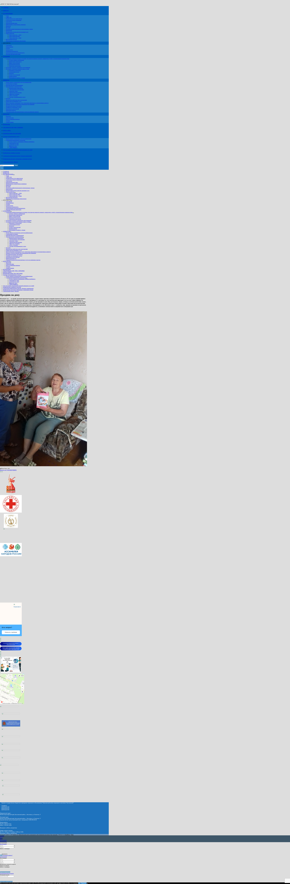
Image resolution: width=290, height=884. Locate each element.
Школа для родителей (14, 63)
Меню (2, 168)
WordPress (67, 834)
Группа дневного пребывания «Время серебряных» (22, 141)
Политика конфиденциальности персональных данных (19, 29)
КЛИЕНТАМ (6, 80)
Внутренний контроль (11, 39)
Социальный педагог (14, 72)
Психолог (11, 73)
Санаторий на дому (14, 143)
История (8, 27)
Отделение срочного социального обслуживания (18, 67)
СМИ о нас (8, 17)
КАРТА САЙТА (7, 130)
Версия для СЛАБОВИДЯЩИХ (8, 470)
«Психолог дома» (13, 91)
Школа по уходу (13, 146)
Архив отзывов (10, 122)
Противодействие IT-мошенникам (14, 85)
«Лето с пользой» (13, 95)
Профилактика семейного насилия (11, 152)
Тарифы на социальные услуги (13, 107)
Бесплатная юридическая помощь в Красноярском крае (10, 644)
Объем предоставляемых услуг (13, 101)
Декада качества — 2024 (15, 35)
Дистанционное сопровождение (14, 86)
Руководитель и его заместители (14, 18)
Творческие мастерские (15, 66)
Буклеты (8, 98)
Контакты (8, 116)
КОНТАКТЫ (6, 114)
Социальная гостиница (11, 83)
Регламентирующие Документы (14, 106)
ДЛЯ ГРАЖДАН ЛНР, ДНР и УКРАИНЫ (13, 127)
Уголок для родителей (14, 74)
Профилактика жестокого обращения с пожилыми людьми (17, 159)
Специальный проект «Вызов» (10, 162)
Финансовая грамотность (15, 61)
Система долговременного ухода (17, 97)
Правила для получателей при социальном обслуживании (20, 104)
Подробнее (83, 883)
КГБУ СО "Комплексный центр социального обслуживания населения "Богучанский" (35, 834)
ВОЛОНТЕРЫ (6, 124)
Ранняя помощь (13, 76)
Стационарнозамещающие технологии (15, 140)
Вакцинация (9, 30)
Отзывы (8, 120)
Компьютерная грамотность (16, 88)
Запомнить (4, 854)
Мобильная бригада (11, 110)
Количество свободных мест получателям (16, 100)
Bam (72, 834)
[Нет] (87, 883)
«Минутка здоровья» (14, 94)
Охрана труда (9, 49)
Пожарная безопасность (12, 51)
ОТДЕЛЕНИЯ (6, 56)
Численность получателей (12, 108)
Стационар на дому (14, 144)
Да (79, 883)
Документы (9, 45)
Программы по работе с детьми (17, 77)
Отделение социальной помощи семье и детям (17, 69)
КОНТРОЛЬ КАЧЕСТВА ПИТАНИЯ (12, 133)
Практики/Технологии (14, 64)
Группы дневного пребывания (16, 60)
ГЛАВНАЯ (5, 7)
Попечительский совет (11, 23)
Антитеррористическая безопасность (15, 52)
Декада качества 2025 (14, 36)
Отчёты (8, 48)
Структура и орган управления (13, 20)
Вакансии (8, 26)
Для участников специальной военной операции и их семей (17, 149)
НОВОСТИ (6, 10)
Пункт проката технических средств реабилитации (18, 82)
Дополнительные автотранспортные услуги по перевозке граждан (22, 111)
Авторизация (3, 856)
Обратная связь (10, 117)
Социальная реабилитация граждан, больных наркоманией (17, 156)
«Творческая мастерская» (15, 92)
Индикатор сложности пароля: (8, 864)
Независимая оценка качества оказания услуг (17, 32)
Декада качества (10, 33)
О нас (7, 15)
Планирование (9, 46)
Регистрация (3, 844)
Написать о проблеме (11, 632)
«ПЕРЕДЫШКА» (13, 147)
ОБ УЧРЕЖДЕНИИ (8, 13)
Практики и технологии (15, 70)
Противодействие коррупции (13, 54)
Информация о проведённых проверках (16, 24)
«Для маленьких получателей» (16, 89)
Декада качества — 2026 (15, 38)
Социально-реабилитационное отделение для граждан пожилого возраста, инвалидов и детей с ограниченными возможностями (37, 58)
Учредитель (9, 21)
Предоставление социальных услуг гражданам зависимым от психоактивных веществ (27, 103)
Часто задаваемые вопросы (13, 119)
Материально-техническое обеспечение (16, 40)
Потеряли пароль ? (8, 855)
